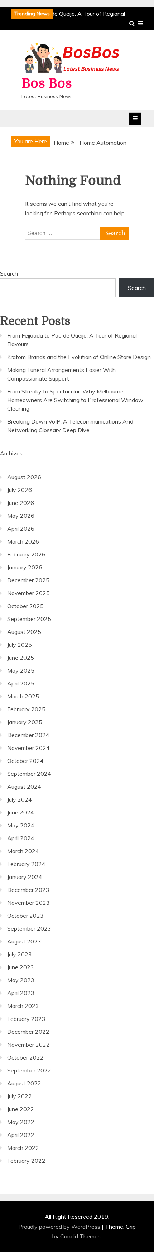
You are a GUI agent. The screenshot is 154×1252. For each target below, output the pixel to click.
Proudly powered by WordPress (60, 1226)
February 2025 (26, 709)
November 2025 (28, 593)
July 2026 (19, 489)
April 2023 (20, 993)
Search (9, 273)
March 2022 (23, 1147)
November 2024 (28, 747)
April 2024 (20, 838)
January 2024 (24, 876)
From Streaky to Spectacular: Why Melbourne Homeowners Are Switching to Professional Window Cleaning (75, 400)
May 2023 (20, 980)
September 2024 (29, 773)
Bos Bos (46, 83)
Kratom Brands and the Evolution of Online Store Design (79, 356)
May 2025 (20, 670)
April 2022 (20, 1134)
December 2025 (28, 580)
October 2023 (25, 915)
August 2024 (24, 786)
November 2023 (28, 902)
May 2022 (20, 1122)
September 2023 (29, 928)
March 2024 (23, 851)
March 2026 (23, 541)
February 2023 (26, 1018)
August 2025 (24, 631)
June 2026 (20, 502)
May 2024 (20, 825)
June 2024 (20, 812)
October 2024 (25, 760)
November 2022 (28, 1044)
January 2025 (24, 722)
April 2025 (20, 683)
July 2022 (19, 1096)
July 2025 (19, 644)
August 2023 (24, 941)
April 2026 (20, 528)
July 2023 (19, 954)
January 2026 (24, 567)
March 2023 (23, 1005)
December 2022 (28, 1031)
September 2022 (29, 1070)
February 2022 (26, 1160)
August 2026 (24, 477)
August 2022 (24, 1083)
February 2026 (26, 554)
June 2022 (20, 1109)
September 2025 (29, 618)
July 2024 (19, 799)
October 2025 (25, 606)
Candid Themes (80, 1236)
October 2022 (25, 1057)
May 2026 (20, 515)
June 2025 (20, 657)
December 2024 (28, 735)
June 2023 (20, 967)
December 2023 (28, 889)
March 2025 (23, 696)
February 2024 (26, 864)
